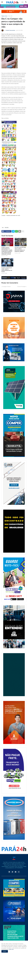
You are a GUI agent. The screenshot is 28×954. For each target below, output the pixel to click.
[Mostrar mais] (22, 231)
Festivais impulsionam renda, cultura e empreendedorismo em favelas (6, 269)
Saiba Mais (11, 949)
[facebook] (9, 872)
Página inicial (4, 16)
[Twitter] (13, 231)
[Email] (19, 231)
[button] (2, 2)
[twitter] (12, 872)
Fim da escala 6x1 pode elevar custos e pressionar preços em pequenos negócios (20, 249)
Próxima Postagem (21, 286)
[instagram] (19, 872)
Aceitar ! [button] (4, 951)
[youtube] (15, 872)
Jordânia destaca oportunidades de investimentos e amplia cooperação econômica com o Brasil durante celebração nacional (6, 251)
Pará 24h (10, 16)
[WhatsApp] (16, 231)
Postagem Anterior (6, 286)
